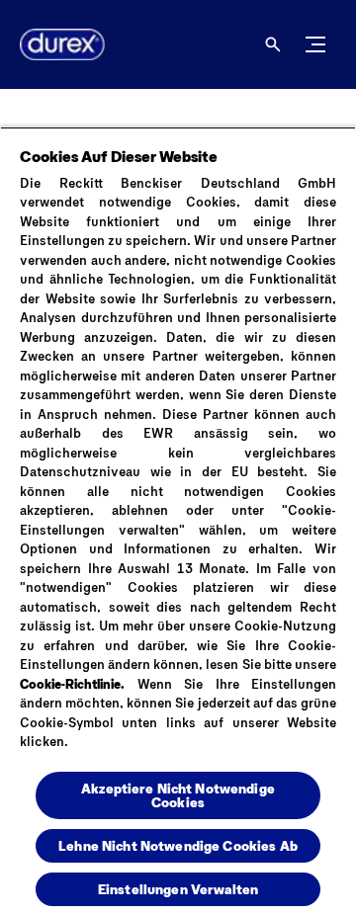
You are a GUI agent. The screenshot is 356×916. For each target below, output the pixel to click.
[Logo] (54, 44)
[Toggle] (315, 44)
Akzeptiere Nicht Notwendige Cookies (178, 795)
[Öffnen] (273, 44)
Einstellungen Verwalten (178, 888)
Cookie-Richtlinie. (72, 684)
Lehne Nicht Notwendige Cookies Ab (178, 845)
